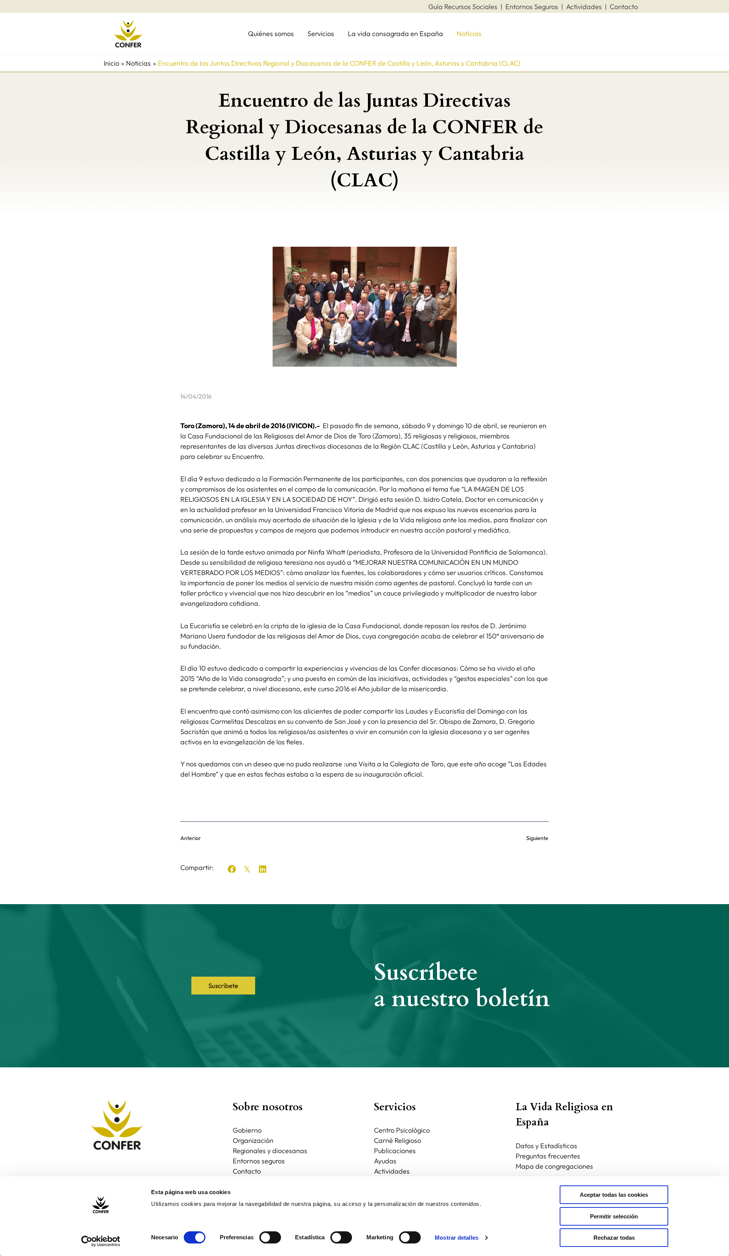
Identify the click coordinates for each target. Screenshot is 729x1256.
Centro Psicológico (402, 1130)
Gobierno (247, 1130)
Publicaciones (395, 1150)
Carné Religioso (397, 1140)
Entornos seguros (259, 1161)
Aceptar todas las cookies (614, 1194)
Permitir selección (614, 1216)
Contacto (247, 1171)
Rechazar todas (614, 1237)
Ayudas (385, 1161)
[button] (232, 869)
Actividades (392, 1171)
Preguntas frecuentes (548, 1156)
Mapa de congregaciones (554, 1166)
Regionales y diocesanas (270, 1150)
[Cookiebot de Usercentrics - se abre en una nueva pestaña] (101, 1241)
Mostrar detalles (456, 1237)
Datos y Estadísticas (546, 1145)
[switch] (270, 1237)
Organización (253, 1140)
